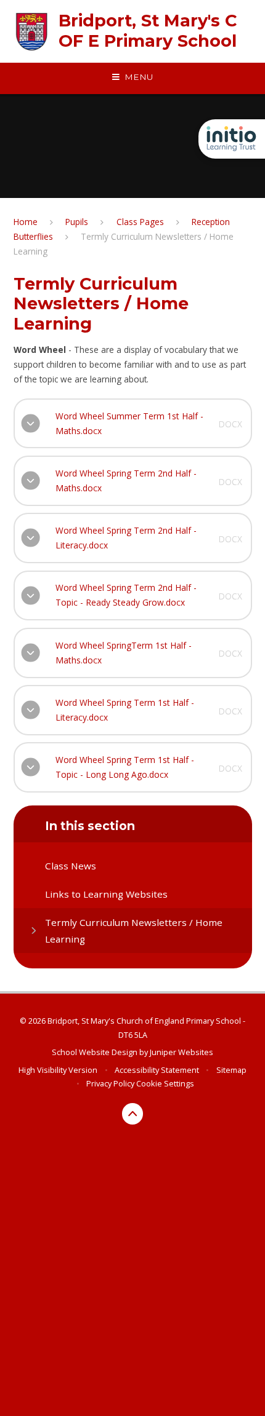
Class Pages (140, 221)
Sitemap (231, 1069)
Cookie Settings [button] (165, 1083)
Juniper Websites (181, 1052)
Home (26, 221)
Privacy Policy (110, 1083)
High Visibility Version (57, 1069)
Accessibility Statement (157, 1069)
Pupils (76, 221)
